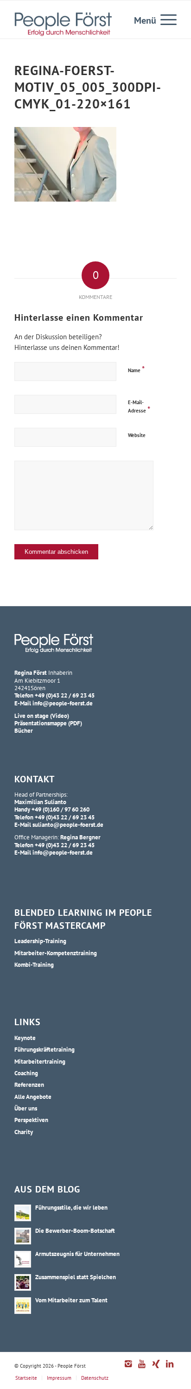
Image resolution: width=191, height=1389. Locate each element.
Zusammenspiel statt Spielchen (75, 1277)
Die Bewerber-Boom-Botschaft (75, 1230)
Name (136, 369)
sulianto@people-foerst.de (67, 824)
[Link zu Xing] (156, 1368)
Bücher (23, 730)
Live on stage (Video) (41, 715)
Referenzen (29, 1084)
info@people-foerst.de (62, 703)
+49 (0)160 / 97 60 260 (60, 809)
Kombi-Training (34, 964)
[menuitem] (164, 19)
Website (137, 435)
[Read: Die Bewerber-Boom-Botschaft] (22, 1236)
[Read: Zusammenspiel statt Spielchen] (22, 1282)
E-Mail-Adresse (139, 407)
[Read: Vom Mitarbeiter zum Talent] (22, 1305)
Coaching (26, 1073)
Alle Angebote (32, 1096)
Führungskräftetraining (44, 1049)
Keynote (25, 1037)
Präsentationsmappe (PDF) (48, 723)
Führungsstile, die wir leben (71, 1207)
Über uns (25, 1108)
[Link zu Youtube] (142, 1368)
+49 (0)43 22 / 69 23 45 (65, 695)
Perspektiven (31, 1119)
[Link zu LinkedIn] (170, 1368)
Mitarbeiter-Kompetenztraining (55, 953)
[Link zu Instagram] (128, 1368)
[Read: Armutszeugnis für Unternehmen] (22, 1259)
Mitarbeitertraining (39, 1061)
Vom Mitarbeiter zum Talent (71, 1300)
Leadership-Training (40, 941)
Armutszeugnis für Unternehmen (77, 1253)
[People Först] (63, 24)
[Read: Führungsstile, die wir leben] (22, 1213)
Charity (23, 1131)
